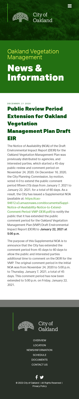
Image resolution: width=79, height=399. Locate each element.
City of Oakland (31, 383)
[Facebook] (36, 378)
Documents (39, 360)
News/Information (39, 350)
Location (39, 345)
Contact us (40, 365)
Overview (39, 340)
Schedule (39, 355)
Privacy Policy (40, 386)
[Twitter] (42, 378)
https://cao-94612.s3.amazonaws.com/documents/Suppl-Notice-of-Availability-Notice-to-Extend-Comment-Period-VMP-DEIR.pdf (38, 205)
